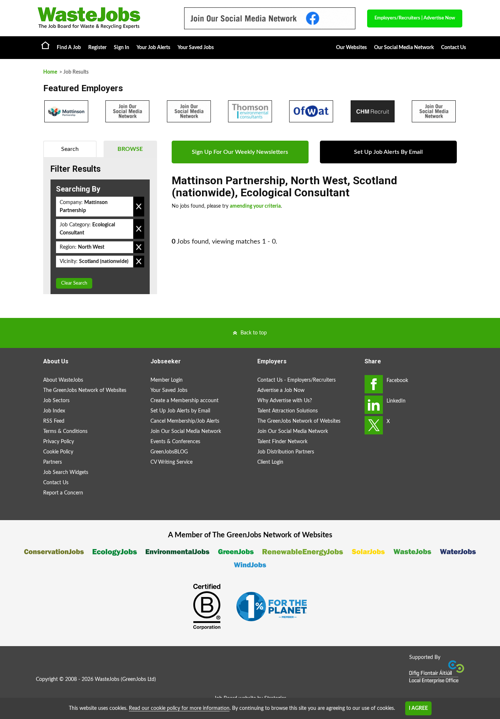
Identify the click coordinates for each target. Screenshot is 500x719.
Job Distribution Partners (285, 452)
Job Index (54, 411)
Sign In (121, 47)
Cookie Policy (58, 452)
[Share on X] (374, 425)
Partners (52, 462)
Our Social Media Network (404, 47)
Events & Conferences (175, 441)
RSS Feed (53, 421)
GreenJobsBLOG (169, 452)
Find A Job (69, 47)
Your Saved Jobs (196, 47)
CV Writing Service (171, 462)
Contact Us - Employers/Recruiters (296, 380)
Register (97, 47)
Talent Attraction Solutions (287, 411)
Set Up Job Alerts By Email (388, 152)
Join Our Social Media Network (185, 431)
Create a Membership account (184, 400)
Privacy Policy (58, 441)
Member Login (166, 380)
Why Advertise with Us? (284, 400)
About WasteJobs (63, 380)
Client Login (270, 462)
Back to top (253, 333)
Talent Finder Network (282, 441)
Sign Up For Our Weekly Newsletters (240, 152)
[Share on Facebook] (374, 384)
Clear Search (74, 283)
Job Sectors (56, 400)
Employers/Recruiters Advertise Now (414, 18)
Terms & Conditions (65, 431)
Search (70, 149)
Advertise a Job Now (281, 390)
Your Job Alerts (153, 47)
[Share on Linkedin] (374, 405)
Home (45, 45)
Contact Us (453, 47)
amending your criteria (255, 206)
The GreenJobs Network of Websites (84, 390)
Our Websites (351, 47)
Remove (138, 206)
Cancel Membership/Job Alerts (184, 421)
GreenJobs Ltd (138, 679)
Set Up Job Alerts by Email (180, 411)
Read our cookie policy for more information (179, 708)
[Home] (103, 18)
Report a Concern (63, 493)
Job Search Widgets (65, 472)
